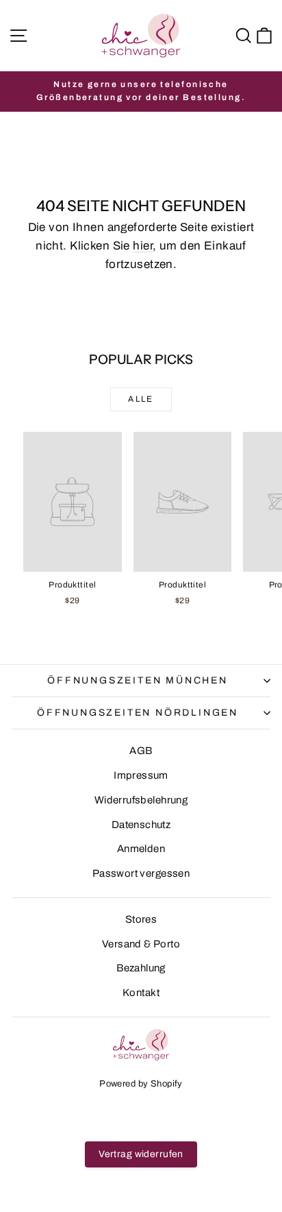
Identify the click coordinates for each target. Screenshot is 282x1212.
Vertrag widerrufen (141, 1154)
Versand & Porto (141, 943)
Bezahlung (141, 967)
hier (143, 245)
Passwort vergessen (141, 873)
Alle (141, 399)
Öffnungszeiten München (137, 680)
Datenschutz (141, 824)
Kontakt (141, 992)
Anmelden (141, 848)
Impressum (141, 775)
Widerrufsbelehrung (141, 800)
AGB (140, 750)
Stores (141, 919)
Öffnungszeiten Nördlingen (137, 712)
